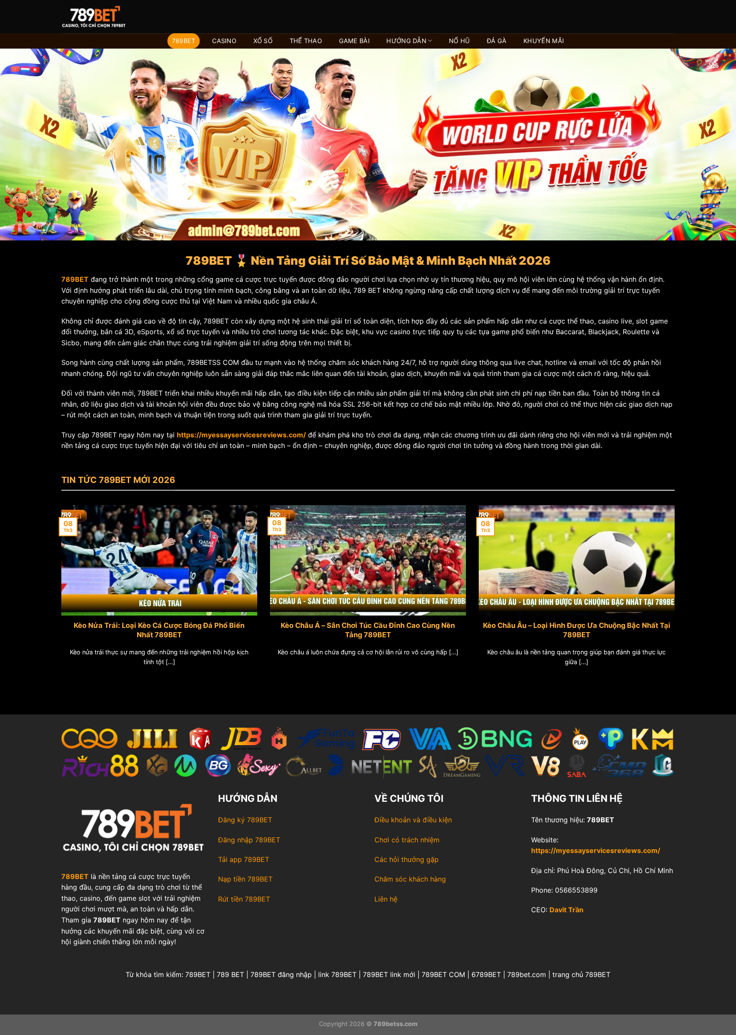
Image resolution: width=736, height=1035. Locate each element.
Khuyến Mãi (543, 40)
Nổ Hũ (459, 40)
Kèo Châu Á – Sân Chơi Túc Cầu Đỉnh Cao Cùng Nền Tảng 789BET (368, 630)
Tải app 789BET (243, 859)
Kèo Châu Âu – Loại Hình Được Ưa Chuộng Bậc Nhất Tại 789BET (576, 630)
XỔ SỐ (263, 40)
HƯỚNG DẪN (406, 40)
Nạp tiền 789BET (245, 879)
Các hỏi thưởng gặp (406, 859)
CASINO (224, 40)
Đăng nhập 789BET (249, 840)
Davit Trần (566, 909)
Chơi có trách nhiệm (407, 840)
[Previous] (59, 596)
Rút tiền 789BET (244, 899)
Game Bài (354, 40)
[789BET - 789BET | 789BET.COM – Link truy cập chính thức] (104, 16)
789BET (184, 40)
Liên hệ (385, 899)
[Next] (676, 596)
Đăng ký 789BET (245, 819)
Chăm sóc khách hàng (410, 879)
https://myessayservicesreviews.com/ (595, 850)
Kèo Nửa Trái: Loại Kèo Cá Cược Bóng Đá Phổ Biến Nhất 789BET (159, 630)
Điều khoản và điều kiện (413, 819)
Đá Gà (496, 40)
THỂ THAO (306, 40)
